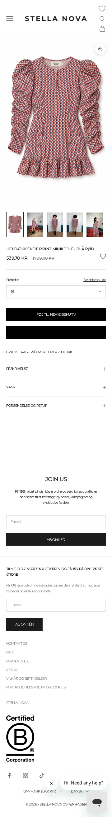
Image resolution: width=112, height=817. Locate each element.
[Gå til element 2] (35, 224)
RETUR (11, 670)
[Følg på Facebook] (9, 775)
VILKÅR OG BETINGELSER (26, 678)
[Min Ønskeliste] (102, 8)
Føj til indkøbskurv (56, 314)
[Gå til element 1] (15, 224)
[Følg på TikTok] (42, 775)
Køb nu (56, 332)
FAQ (9, 652)
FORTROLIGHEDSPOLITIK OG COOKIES (35, 687)
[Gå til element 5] (94, 224)
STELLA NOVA (17, 703)
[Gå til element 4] (74, 224)
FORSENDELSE (18, 661)
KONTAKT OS (16, 643)
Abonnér (24, 624)
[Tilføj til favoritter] (56, 256)
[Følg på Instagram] (25, 775)
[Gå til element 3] (54, 224)
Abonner (56, 539)
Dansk (76, 791)
